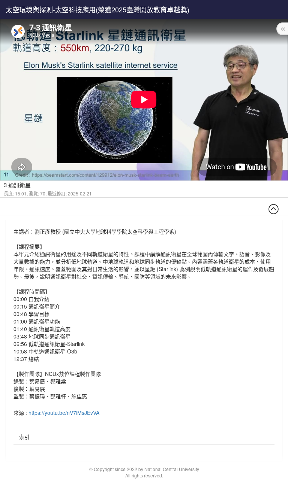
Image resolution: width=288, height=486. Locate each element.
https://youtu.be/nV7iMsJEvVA (63, 412)
